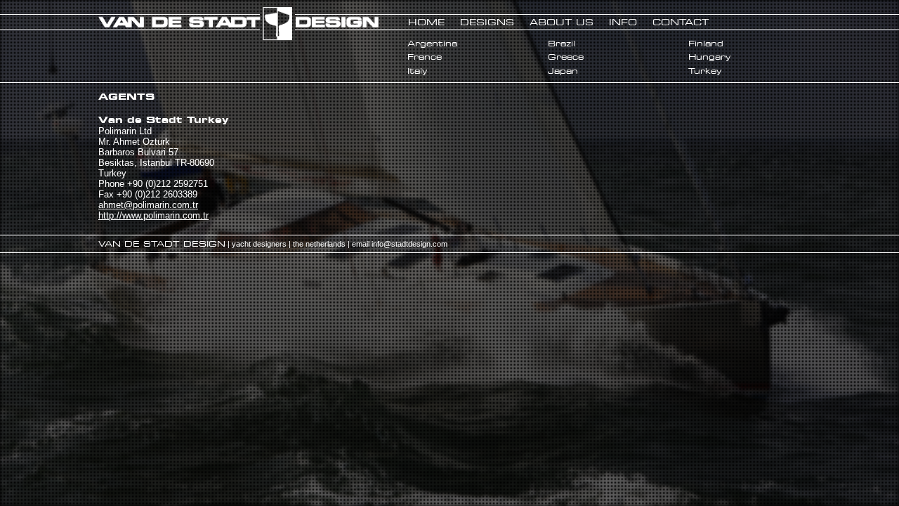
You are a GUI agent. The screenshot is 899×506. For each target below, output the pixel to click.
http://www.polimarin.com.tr (153, 215)
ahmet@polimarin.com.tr (148, 205)
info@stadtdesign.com (409, 244)
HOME (426, 21)
